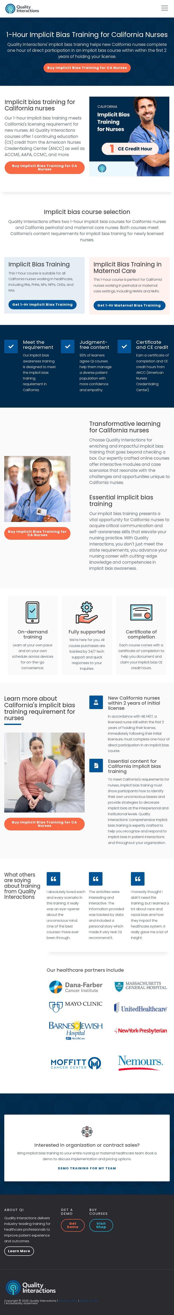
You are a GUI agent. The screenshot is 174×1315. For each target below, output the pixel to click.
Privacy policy (68, 1301)
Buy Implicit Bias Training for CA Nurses (87, 67)
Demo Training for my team (87, 1168)
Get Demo (73, 1225)
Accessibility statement (22, 1303)
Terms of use (89, 1301)
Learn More (19, 1251)
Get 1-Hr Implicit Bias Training (42, 304)
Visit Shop (101, 1225)
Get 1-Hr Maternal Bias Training (129, 305)
